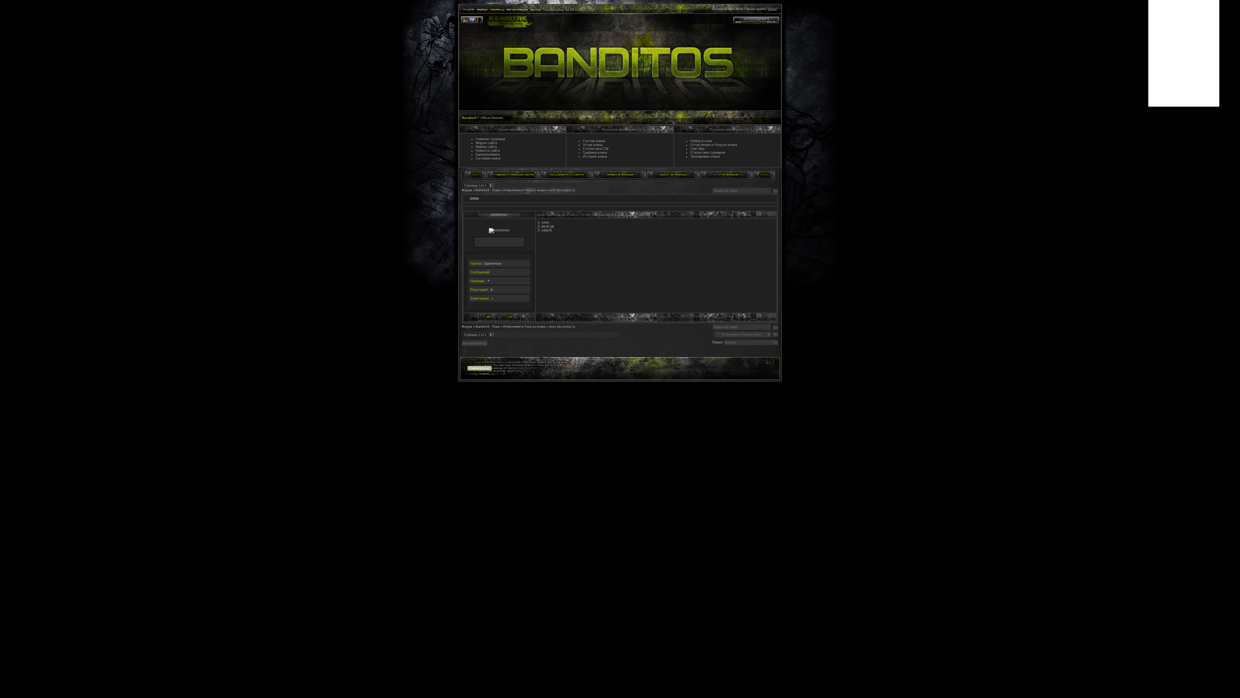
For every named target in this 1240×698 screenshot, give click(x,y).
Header (620, 62)
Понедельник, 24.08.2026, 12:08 (568, 10)
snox (552, 190)
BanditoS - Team (488, 190)
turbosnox (499, 215)
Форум (467, 190)
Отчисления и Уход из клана (524, 190)
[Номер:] (510, 317)
